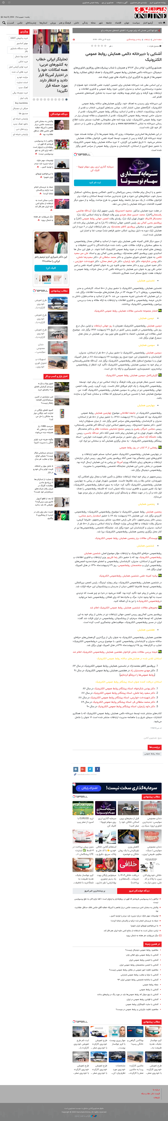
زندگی (85, 23)
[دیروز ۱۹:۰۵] (61, 177)
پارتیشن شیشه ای (20, 118)
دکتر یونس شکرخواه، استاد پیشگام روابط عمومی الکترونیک (124, 689)
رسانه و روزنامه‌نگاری (134, 39)
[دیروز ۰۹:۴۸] (61, 483)
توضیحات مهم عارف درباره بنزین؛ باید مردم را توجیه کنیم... (133, 916)
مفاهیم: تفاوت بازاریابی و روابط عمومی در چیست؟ (137, 1009)
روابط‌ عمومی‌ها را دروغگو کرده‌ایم (137, 675)
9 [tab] (37, 99)
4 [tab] (55, 99)
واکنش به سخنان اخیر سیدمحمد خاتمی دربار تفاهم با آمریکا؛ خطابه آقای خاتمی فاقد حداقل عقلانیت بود (43, 128)
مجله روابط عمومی (152, 753)
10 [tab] (34, 99)
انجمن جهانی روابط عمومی (95, 219)
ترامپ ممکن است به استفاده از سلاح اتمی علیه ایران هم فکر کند (131, 930)
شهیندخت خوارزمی (84, 261)
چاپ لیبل (24, 98)
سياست (136, 23)
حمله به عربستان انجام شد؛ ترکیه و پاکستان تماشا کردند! (134, 921)
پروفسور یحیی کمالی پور (149, 223)
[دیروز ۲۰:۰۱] (51, 41)
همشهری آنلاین (149, 13)
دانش (76, 23)
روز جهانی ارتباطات (102, 326)
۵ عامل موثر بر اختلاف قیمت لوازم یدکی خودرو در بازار (43, 469)
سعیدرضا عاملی (85, 257)
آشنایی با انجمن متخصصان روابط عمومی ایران (139, 965)
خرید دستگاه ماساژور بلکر (19, 50)
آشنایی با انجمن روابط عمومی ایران (143, 960)
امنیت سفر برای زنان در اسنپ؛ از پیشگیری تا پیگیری (43, 515)
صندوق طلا (23, 113)
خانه (160, 23)
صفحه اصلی (157, 39)
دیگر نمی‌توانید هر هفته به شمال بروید (142, 935)
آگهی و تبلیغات (121, 2)
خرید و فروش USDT (19, 38)
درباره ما (156, 1089)
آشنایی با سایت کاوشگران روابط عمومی (142, 1004)
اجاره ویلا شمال (21, 56)
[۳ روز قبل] (61, 502)
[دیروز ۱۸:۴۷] (61, 204)
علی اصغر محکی (109, 261)
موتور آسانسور (22, 43)
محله (93, 23)
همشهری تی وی (107, 2)
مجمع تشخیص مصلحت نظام (109, 429)
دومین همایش (154, 326)
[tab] (139, 891)
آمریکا (119, 462)
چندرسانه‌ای (31, 23)
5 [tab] (51, 99)
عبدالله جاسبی (91, 433)
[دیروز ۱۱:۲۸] (61, 164)
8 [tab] (41, 99)
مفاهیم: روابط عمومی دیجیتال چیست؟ (141, 950)
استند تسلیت (22, 82)
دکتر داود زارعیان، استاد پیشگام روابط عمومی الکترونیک (126, 707)
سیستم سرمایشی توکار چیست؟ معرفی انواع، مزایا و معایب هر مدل (43, 456)
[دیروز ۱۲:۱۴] (61, 144)
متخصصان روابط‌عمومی (130, 565)
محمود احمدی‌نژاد (123, 211)
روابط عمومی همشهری (91, 2)
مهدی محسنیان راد (140, 671)
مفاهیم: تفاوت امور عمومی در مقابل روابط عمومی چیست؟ (133, 970)
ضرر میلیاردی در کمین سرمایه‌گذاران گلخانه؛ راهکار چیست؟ (44, 400)
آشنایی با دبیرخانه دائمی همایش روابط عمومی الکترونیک (123, 57)
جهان (126, 23)
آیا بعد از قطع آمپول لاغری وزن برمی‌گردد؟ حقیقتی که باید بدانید (44, 502)
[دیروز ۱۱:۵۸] (61, 456)
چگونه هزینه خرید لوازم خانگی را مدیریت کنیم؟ (43, 441)
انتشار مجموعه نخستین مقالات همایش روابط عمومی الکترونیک (126, 311)
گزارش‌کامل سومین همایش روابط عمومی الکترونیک (131, 375)
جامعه (109, 23)
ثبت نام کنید (95, 183)
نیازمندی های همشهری (138, 2)
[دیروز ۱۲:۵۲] (61, 220)
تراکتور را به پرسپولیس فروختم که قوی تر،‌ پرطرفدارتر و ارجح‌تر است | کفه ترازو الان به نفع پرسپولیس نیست (43, 147)
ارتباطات (147, 39)
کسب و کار (9, 23)
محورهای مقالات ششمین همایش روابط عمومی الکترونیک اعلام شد (124, 608)
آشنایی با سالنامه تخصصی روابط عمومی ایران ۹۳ (137, 979)
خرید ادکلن (23, 61)
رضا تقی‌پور (112, 557)
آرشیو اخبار (148, 23)
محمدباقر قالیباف (153, 219)
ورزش (53, 23)
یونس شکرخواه (149, 261)
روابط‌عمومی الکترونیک (149, 601)
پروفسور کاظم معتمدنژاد (122, 227)
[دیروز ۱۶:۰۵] (61, 387)
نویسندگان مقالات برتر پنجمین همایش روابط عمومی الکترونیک (126, 538)
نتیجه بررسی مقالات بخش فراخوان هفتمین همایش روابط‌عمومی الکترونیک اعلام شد (115, 652)
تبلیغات (157, 1097)
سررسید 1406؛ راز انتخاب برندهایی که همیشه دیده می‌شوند (44, 429)
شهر (101, 23)
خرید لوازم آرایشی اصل (18, 67)
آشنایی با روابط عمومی (148, 989)
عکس (19, 23)
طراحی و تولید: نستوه (83, 1116)
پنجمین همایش (154, 512)
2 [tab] (62, 99)
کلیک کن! (51, 268)
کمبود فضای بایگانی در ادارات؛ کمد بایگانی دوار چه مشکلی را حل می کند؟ (43, 415)
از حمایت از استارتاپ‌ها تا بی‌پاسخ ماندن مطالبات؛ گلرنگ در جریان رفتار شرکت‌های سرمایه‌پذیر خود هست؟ (43, 486)
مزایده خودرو (22, 77)
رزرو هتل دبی (22, 129)
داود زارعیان (129, 261)
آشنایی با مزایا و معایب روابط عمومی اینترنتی (139, 975)
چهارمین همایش (102, 413)
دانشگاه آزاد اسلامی (146, 437)
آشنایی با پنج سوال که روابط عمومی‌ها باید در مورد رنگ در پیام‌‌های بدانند (127, 994)
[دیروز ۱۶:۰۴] (61, 430)
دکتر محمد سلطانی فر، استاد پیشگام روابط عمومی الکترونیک (123, 702)
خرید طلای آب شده (20, 72)
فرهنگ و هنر (65, 23)
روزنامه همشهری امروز (158, 2)
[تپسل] (75, 154)
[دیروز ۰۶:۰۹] (61, 125)
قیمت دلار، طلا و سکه (150, 1093)
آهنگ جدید (23, 87)
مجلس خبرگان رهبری (144, 429)
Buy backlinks (21, 103)
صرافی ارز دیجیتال (20, 108)
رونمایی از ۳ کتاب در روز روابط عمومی (138, 448)
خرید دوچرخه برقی (20, 93)
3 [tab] (59, 99)
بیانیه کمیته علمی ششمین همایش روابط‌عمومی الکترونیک (128, 576)
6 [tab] (48, 99)
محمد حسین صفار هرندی (132, 215)
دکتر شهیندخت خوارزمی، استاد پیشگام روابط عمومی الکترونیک (122, 698)
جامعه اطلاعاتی (127, 413)
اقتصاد (118, 23)
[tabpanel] (51, 63)
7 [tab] (44, 99)
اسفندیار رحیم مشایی (90, 516)
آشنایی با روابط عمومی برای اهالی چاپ (142, 955)
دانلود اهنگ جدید (20, 124)
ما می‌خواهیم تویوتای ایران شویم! (144, 925)
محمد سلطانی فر (107, 257)
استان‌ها (43, 23)
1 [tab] (66, 99)
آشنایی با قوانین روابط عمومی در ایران (142, 999)
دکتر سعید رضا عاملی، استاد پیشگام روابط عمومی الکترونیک (124, 693)
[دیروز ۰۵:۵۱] (61, 191)
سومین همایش (153, 353)
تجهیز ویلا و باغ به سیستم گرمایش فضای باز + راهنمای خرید (43, 387)
